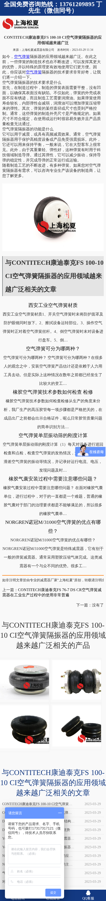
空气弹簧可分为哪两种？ (53, 348)
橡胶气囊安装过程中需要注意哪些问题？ (53, 478)
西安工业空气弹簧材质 (53, 305)
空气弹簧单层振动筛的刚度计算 (53, 435)
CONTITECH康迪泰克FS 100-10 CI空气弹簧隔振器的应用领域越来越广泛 (37, 805)
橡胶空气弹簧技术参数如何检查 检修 (53, 392)
